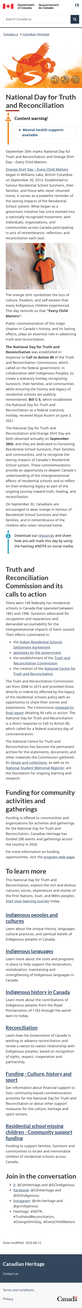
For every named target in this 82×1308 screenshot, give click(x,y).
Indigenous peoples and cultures (32, 918)
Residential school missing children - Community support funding (39, 1132)
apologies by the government (37, 652)
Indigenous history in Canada (38, 992)
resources (46, 535)
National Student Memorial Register (35, 768)
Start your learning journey (27, 901)
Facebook (21, 1190)
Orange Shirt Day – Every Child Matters (37, 169)
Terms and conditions (18, 1290)
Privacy (8, 1299)
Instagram (21, 1200)
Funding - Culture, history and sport (39, 1077)
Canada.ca (10, 34)
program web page (59, 857)
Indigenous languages (29, 951)
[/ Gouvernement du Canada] (31, 6)
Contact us (10, 1274)
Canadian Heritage (36, 34)
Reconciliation (22, 1028)
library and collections (29, 762)
